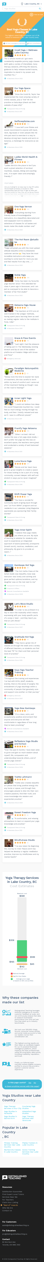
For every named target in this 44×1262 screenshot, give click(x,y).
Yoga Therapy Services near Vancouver (28, 1118)
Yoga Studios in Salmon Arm (10, 1117)
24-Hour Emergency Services (15, 43)
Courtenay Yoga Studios (28, 1107)
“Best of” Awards (10, 1205)
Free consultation (35, 43)
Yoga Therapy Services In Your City (12, 1107)
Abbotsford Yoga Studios (29, 1112)
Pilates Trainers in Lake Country (29, 1144)
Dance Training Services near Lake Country (30, 1152)
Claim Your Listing (10, 1202)
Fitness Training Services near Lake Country (12, 1145)
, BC (5, 1137)
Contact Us (7, 1210)
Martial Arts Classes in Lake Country (12, 1151)
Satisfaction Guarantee (12, 1191)
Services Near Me (9, 1197)
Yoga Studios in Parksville (10, 1112)
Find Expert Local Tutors (13, 1194)
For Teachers (8, 1200)
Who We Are (7, 1208)
